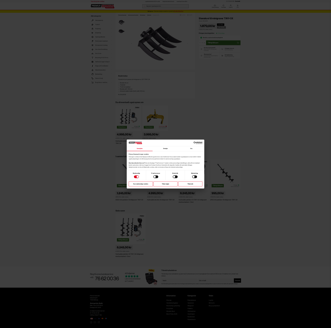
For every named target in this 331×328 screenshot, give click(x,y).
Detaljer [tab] (165, 148)
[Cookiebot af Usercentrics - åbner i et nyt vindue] (194, 143)
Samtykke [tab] (140, 148)
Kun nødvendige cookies (140, 184)
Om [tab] (191, 148)
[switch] (155, 176)
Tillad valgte (165, 184)
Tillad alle (190, 184)
